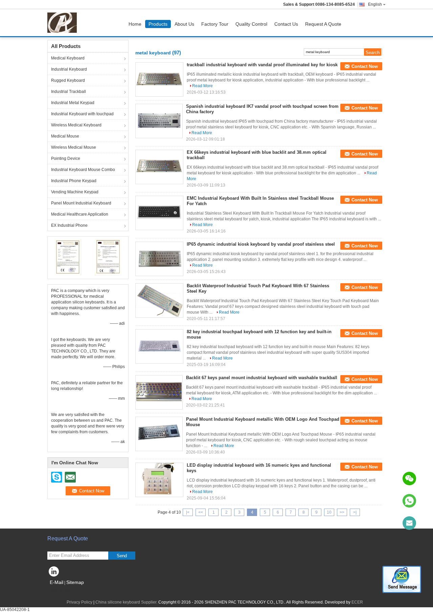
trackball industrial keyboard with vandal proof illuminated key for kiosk (262, 64)
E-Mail (56, 582)
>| (355, 512)
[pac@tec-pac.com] (409, 523)
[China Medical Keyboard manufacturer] (63, 23)
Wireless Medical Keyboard (76, 125)
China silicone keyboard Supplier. (126, 602)
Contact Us (286, 24)
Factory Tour (214, 24)
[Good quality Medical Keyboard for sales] (68, 256)
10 (329, 512)
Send (122, 555)
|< (187, 512)
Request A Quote (323, 24)
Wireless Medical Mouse (73, 147)
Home (135, 24)
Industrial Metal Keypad (72, 102)
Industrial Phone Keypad (73, 180)
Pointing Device (65, 158)
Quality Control (251, 24)
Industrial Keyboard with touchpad (82, 114)
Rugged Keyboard (68, 80)
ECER (357, 602)
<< (200, 512)
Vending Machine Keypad (74, 192)
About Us (184, 24)
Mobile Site (61, 590)
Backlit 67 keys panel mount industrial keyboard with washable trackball (261, 377)
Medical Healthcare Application (79, 214)
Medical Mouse (65, 136)
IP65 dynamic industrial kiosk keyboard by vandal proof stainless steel (261, 244)
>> (342, 512)
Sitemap (75, 582)
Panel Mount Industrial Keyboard (81, 203)
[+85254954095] (409, 501)
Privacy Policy (79, 602)
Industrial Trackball (68, 91)
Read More (202, 85)
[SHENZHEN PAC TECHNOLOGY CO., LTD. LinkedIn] (54, 573)
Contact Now (364, 66)
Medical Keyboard (68, 58)
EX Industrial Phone (69, 225)
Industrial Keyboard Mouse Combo (83, 169)
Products (158, 24)
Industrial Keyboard (69, 69)
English (375, 4)
